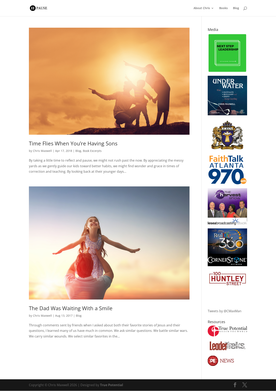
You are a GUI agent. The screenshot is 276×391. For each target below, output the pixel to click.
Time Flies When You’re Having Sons (73, 143)
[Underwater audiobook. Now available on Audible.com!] (227, 114)
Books (223, 8)
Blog (236, 8)
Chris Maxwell (42, 151)
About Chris (202, 8)
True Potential (111, 385)
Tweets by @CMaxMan (224, 311)
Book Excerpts (92, 151)
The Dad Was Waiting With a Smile (71, 308)
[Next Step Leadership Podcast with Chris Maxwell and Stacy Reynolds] (227, 71)
